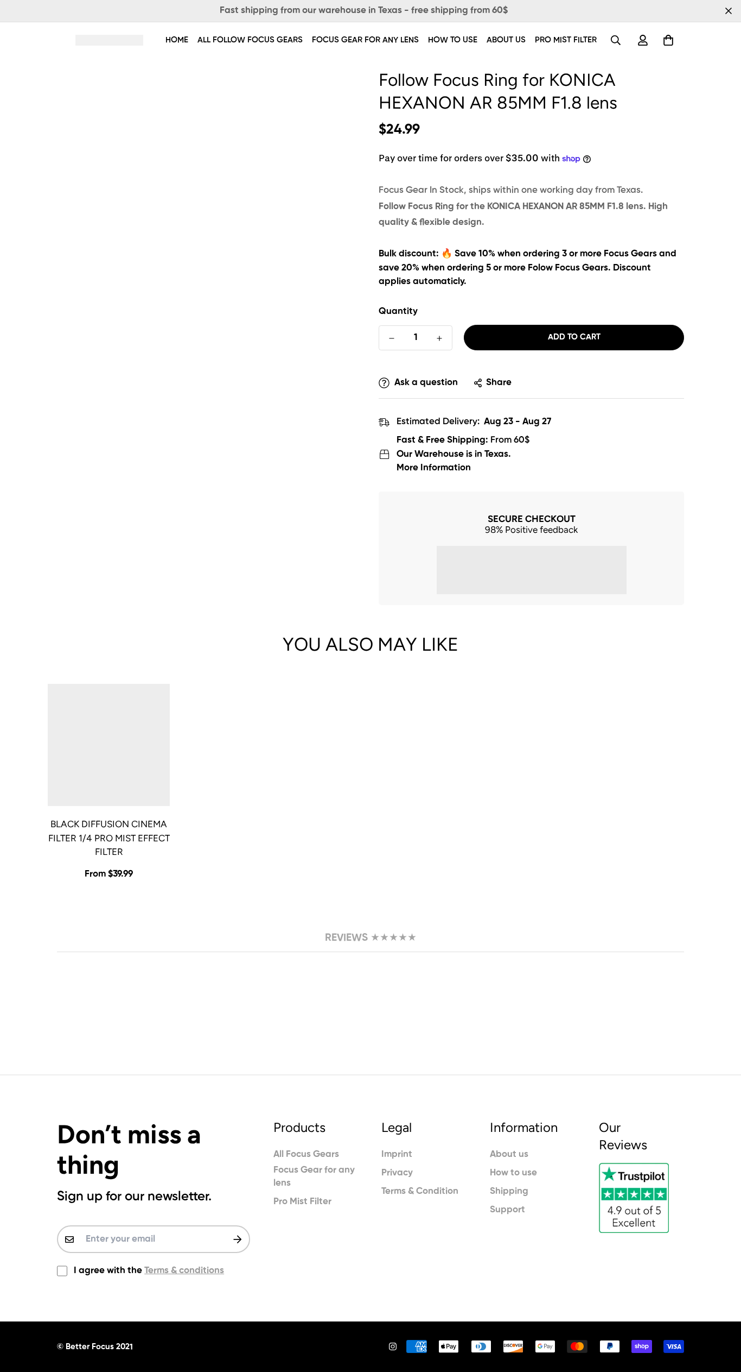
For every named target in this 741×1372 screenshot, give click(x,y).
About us (506, 40)
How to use (452, 40)
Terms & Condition (419, 1191)
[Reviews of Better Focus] (641, 1198)
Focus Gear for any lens (365, 40)
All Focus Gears (306, 1154)
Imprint (396, 1154)
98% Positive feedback (531, 529)
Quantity (398, 311)
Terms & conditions (184, 1270)
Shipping (509, 1191)
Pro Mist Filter (566, 40)
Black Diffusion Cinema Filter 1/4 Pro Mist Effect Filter (109, 838)
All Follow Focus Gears (250, 40)
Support (507, 1209)
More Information (434, 468)
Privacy (397, 1173)
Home (176, 40)
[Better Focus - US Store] (109, 40)
